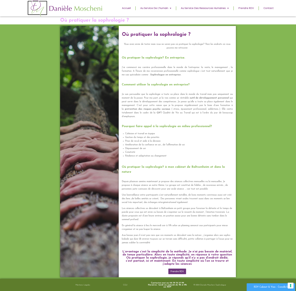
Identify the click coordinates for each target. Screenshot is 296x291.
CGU (125, 285)
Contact (268, 8)
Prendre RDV (246, 8)
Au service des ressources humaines (203, 8)
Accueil (126, 8)
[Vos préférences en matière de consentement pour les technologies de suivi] (291, 286)
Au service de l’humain (154, 8)
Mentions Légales (83, 285)
